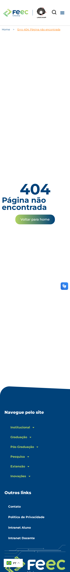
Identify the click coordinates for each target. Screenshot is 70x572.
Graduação (18, 437)
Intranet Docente (21, 538)
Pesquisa (17, 456)
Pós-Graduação (22, 447)
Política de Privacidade (26, 517)
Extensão (17, 466)
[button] (62, 12)
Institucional (20, 427)
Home (6, 29)
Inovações (18, 476)
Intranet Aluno (19, 527)
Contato (14, 506)
